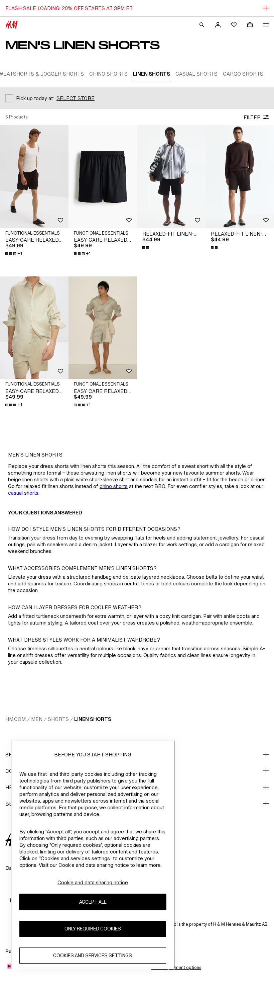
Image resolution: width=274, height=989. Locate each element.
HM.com (15, 719)
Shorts (58, 719)
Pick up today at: (35, 98)
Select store (75, 98)
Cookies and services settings (92, 955)
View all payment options (176, 967)
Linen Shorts (92, 719)
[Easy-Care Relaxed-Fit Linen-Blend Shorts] (34, 176)
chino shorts (114, 486)
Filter (252, 117)
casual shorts (23, 493)
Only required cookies (92, 928)
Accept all (92, 902)
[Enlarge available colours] (146, 248)
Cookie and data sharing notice (92, 882)
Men (36, 719)
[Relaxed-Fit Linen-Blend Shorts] (171, 176)
